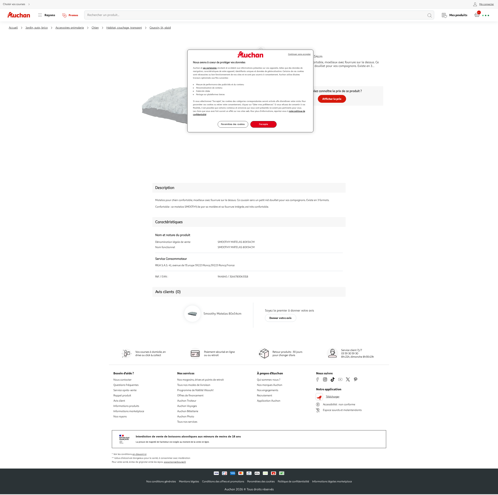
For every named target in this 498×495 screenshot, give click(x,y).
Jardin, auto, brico (36, 28)
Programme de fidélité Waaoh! (195, 390)
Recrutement (264, 395)
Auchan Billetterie (187, 411)
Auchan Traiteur (186, 400)
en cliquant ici (139, 454)
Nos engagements (267, 390)
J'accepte (263, 124)
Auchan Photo (185, 416)
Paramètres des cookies (233, 124)
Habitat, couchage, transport (124, 28)
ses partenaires (210, 68)
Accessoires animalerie (69, 28)
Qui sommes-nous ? (268, 379)
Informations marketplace (128, 411)
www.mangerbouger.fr (175, 462)
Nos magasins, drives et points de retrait (200, 379)
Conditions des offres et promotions (223, 481)
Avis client (119, 400)
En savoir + (288, 72)
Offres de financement (190, 395)
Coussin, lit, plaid (160, 28)
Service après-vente (125, 390)
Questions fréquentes (126, 385)
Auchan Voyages (187, 406)
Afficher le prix (331, 98)
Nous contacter (122, 379)
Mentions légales (189, 481)
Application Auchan (268, 400)
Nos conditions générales (161, 481)
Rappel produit (122, 395)
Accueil (13, 28)
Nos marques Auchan (269, 385)
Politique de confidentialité (293, 481)
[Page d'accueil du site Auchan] (20, 15)
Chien (95, 28)
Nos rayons (120, 416)
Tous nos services (187, 421)
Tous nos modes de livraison (193, 385)
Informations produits (126, 406)
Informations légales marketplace (332, 481)
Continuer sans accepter (299, 54)
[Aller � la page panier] (481, 15)
